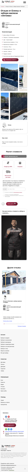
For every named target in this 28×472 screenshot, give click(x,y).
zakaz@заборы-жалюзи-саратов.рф (14, 431)
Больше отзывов (22, 326)
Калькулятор (4, 404)
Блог (2, 380)
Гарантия (3, 368)
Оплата (2, 364)
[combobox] (5, 189)
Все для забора (4, 352)
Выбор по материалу (6, 342)
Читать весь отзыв (7, 321)
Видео (2, 384)
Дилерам (3, 366)
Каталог (3, 334)
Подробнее (11, 470)
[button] (3, 267)
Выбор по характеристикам (7, 344)
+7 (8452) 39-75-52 (10, 419)
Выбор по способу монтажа (7, 346)
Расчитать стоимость (11, 59)
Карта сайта (4, 390)
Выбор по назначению (6, 340)
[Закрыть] (25, 469)
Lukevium (12, 463)
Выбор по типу (4, 348)
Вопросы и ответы (5, 402)
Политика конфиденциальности (8, 465)
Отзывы (3, 386)
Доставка (3, 362)
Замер (2, 370)
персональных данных (18, 192)
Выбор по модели (5, 337)
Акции (2, 400)
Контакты (3, 388)
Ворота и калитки (5, 350)
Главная (2, 6)
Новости (3, 382)
